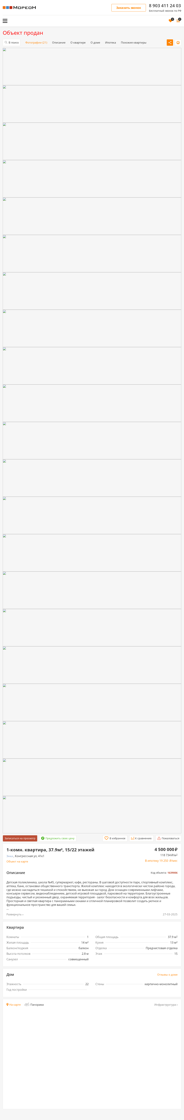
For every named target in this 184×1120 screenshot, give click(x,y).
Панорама (37, 1004)
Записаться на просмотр (20, 838)
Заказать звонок (128, 8)
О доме (95, 42)
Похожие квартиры (133, 42)
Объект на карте (17, 861)
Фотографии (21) (36, 42)
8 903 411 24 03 (165, 5)
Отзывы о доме (167, 974)
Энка (9, 856)
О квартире (78, 42)
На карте (15, 1004)
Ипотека (110, 42)
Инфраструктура (165, 1004)
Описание (58, 42)
